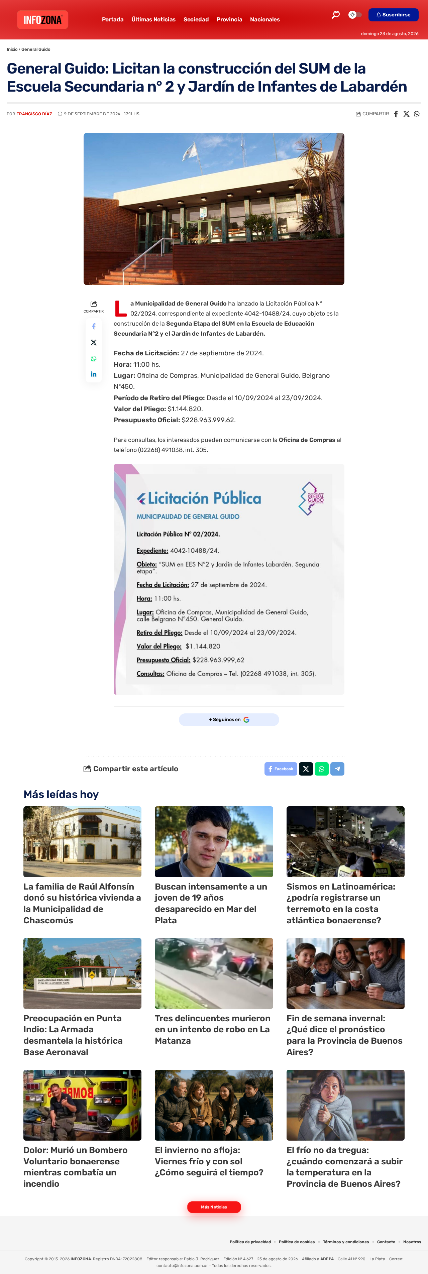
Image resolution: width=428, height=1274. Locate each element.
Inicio (12, 49)
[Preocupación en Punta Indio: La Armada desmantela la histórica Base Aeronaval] (82, 973)
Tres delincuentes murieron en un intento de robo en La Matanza (213, 1029)
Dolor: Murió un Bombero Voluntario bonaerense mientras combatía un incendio (75, 1167)
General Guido (35, 49)
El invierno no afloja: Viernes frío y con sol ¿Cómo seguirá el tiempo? (209, 1161)
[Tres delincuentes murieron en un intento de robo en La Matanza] (214, 973)
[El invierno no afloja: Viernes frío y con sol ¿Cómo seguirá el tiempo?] (214, 1105)
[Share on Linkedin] (94, 374)
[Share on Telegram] (337, 769)
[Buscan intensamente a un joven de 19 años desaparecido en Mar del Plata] (214, 841)
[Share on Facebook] (396, 114)
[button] (336, 14)
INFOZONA (81, 1259)
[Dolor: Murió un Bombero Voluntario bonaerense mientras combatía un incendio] (82, 1105)
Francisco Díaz (34, 113)
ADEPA (327, 1259)
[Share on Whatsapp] (416, 114)
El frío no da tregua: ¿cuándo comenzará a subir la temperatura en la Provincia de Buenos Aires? (345, 1167)
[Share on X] (406, 114)
